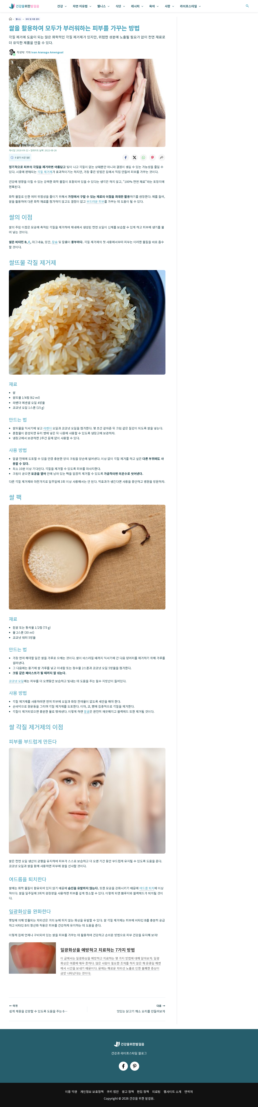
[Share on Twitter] (134, 157)
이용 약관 (71, 1091)
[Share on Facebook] (125, 157)
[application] (65, 6)
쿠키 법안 (113, 1091)
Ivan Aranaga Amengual (47, 52)
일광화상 (18, 911)
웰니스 (101, 6)
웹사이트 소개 (172, 1091)
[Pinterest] (134, 1066)
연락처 (188, 1091)
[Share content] (161, 157)
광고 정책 (128, 1091)
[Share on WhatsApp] (143, 157)
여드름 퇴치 (146, 888)
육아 (152, 6)
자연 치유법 (80, 6)
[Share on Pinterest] (152, 157)
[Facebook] (123, 1066)
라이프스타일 (188, 6)
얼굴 (87, 711)
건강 (60, 6)
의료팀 (156, 1091)
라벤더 (47, 428)
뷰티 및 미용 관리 (32, 19)
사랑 (167, 6)
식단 (118, 6)
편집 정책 (143, 1091)
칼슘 (55, 242)
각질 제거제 (44, 171)
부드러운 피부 (95, 201)
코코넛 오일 (16, 681)
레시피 (135, 6)
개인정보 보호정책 (92, 1091)
